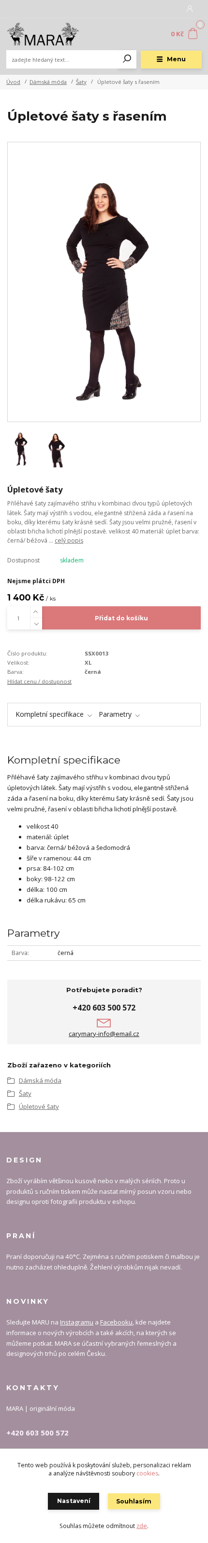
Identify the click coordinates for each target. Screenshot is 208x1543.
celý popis (69, 540)
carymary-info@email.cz (104, 1034)
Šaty (81, 81)
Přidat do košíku (121, 618)
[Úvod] (42, 34)
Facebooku (116, 1322)
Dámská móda (48, 81)
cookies (147, 1473)
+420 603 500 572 (104, 1007)
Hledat (127, 59)
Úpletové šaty (39, 1106)
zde (141, 1526)
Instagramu (76, 1322)
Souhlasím (133, 1501)
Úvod (13, 81)
